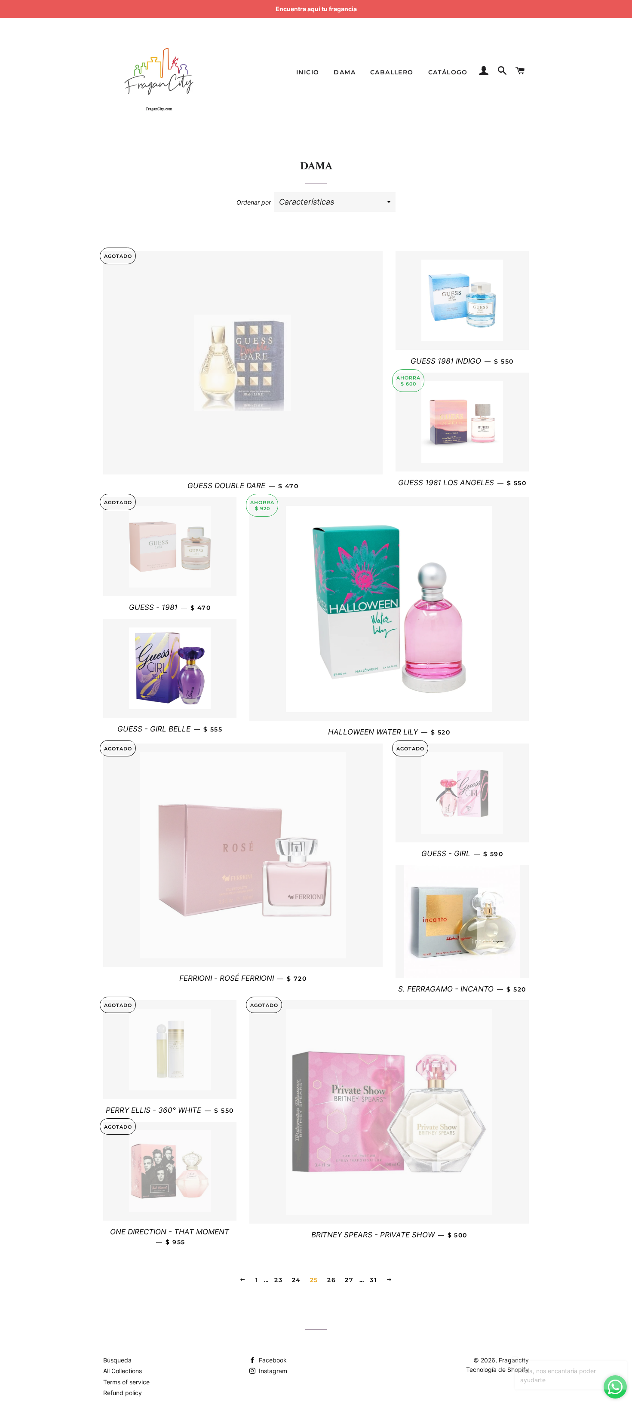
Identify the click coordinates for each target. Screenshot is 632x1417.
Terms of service (126, 1382)
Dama (345, 72)
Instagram (272, 1370)
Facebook (272, 1360)
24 (296, 1280)
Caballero (392, 72)
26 (331, 1280)
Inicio (307, 72)
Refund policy (122, 1392)
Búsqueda (117, 1360)
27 (349, 1280)
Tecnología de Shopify (497, 1369)
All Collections (122, 1370)
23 (278, 1280)
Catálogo (448, 72)
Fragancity (514, 1360)
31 (373, 1280)
